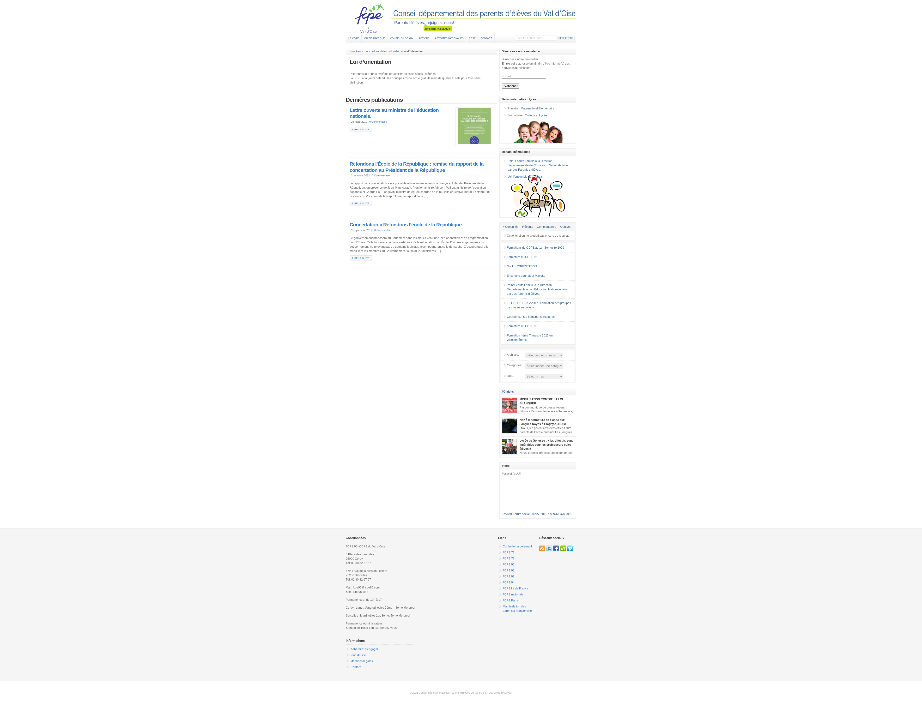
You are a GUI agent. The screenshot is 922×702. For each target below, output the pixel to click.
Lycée (543, 115)
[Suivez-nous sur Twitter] (549, 548)
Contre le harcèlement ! (518, 546)
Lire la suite (360, 129)
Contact (486, 38)
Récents (527, 226)
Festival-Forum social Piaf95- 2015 (524, 514)
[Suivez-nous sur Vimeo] (570, 548)
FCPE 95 (461, 17)
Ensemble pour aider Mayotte (526, 275)
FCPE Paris (510, 600)
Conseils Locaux (401, 38)
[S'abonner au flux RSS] (542, 548)
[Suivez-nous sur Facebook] (556, 548)
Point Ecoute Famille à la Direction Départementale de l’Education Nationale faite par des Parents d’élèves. (538, 165)
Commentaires (546, 226)
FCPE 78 (509, 558)
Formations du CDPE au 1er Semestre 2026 (535, 247)
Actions (424, 38)
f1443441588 (561, 514)
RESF (472, 38)
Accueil (370, 51)
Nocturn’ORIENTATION (522, 266)
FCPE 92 (509, 570)
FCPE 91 (509, 564)
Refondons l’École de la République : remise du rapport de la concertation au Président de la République (417, 167)
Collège (530, 115)
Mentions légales (362, 661)
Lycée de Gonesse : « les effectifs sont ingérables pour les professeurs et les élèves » (546, 444)
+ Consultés (510, 226)
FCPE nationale (513, 594)
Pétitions (508, 391)
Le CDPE (353, 38)
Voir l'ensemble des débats (525, 176)
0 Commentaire (378, 121)
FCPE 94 (509, 582)
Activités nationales (449, 38)
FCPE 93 (509, 576)
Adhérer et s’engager (364, 649)
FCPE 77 (509, 552)
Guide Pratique (374, 38)
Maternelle (528, 108)
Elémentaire (546, 108)
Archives (565, 226)
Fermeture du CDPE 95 (522, 257)
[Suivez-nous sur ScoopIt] (563, 548)
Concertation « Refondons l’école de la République (406, 225)
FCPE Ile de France (515, 588)
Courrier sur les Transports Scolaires (531, 316)
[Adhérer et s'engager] (438, 28)
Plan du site (358, 655)
